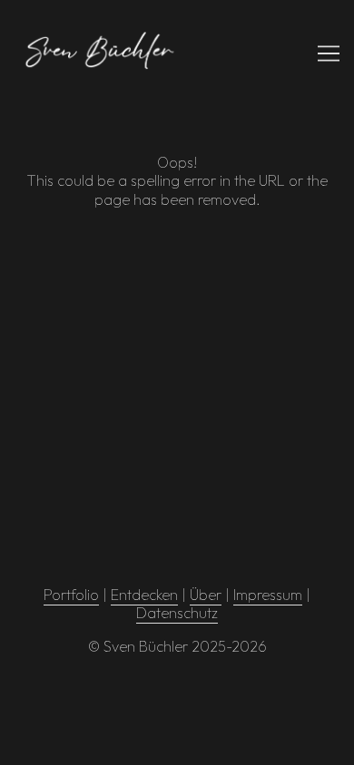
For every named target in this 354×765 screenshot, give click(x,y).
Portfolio (71, 595)
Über (205, 595)
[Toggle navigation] (328, 53)
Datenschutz (177, 613)
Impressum (267, 595)
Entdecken (144, 595)
